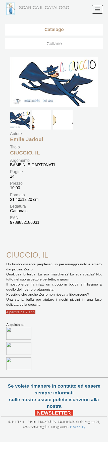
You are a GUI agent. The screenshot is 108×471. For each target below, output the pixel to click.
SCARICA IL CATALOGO (44, 7)
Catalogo (54, 29)
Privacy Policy (77, 426)
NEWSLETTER (54, 413)
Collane (54, 43)
